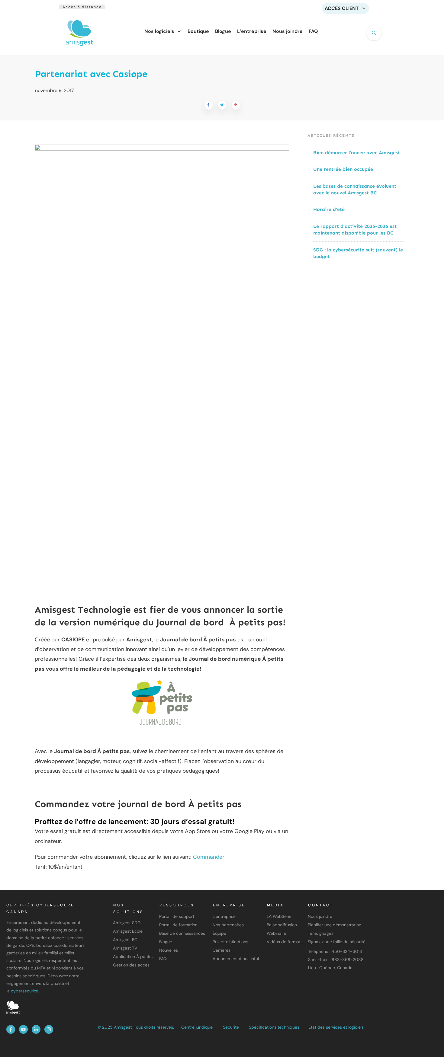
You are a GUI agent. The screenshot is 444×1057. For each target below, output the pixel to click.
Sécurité (231, 1027)
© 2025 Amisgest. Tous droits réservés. (136, 1027)
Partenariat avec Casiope (91, 74)
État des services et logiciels (336, 1027)
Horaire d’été (329, 209)
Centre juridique (197, 1027)
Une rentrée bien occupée (343, 169)
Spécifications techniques (274, 1027)
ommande (209, 857)
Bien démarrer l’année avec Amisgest (356, 152)
